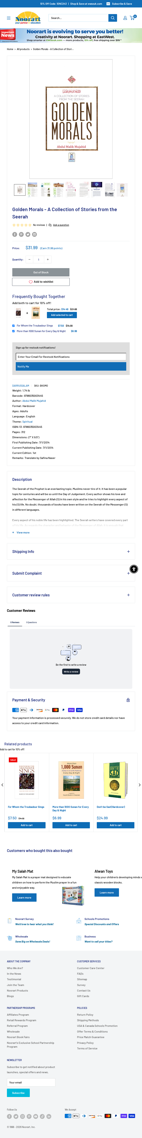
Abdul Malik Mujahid (34, 400)
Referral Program (17, 1025)
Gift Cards (83, 996)
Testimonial (14, 979)
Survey (81, 984)
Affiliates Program (18, 1014)
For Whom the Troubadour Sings (35, 325)
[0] (132, 18)
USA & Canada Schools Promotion (97, 1025)
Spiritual (27, 421)
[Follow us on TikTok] (42, 1116)
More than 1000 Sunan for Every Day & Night (41, 331)
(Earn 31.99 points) (51, 248)
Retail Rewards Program (21, 1020)
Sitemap (82, 979)
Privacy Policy (85, 1042)
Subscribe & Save (122, 3)
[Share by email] (34, 234)
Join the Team (15, 984)
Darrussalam (20, 385)
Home (10, 49)
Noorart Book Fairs (18, 1037)
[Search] (112, 18)
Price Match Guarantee (90, 1037)
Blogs (10, 996)
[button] (19, 190)
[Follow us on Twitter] (16, 1116)
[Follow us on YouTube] (35, 1116)
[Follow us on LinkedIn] (48, 1116)
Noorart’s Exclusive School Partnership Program (30, 1044)
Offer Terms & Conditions (92, 1031)
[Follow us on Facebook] (9, 1116)
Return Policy (85, 1014)
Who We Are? (15, 968)
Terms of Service (87, 1048)
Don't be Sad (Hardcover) (111, 806)
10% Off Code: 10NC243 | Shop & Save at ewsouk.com (71, 3)
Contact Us (83, 990)
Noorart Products (17, 990)
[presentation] (2, 785)
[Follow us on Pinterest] (29, 1116)
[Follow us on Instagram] (22, 1116)
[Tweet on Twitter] (27, 234)
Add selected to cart (62, 314)
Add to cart (27, 825)
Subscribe (18, 1092)
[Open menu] (8, 18)
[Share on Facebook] (14, 234)
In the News (14, 973)
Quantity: (18, 259)
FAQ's (80, 973)
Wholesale (13, 1031)
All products (23, 49)
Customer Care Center (90, 968)
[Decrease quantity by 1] (29, 259)
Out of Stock (40, 272)
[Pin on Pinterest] (21, 234)
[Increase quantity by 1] (47, 259)
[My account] (125, 18)
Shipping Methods (88, 1020)
